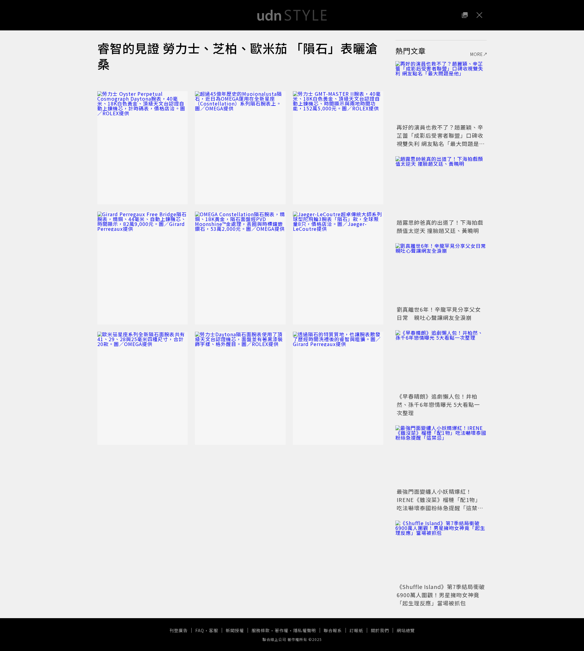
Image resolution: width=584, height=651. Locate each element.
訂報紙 (356, 630)
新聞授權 (235, 630)
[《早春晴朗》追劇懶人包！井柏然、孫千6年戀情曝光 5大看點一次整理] (441, 360)
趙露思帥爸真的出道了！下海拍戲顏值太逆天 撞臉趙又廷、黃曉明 (440, 226)
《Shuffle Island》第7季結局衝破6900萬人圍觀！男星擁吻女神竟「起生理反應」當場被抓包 (441, 595)
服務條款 (261, 630)
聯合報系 (333, 630)
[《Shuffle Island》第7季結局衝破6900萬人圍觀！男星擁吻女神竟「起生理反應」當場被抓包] (441, 551)
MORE (476, 54)
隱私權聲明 (304, 630)
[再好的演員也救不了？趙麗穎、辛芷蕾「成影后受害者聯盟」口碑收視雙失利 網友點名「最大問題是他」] (441, 91)
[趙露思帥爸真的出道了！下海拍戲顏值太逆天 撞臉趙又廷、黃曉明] (441, 186)
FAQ (199, 630)
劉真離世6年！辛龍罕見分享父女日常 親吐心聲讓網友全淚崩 (439, 313)
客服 (213, 630)
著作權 (281, 630)
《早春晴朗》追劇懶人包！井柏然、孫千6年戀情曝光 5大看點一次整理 (438, 404)
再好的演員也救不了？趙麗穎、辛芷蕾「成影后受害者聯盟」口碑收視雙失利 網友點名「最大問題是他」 (440, 139)
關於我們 (380, 630)
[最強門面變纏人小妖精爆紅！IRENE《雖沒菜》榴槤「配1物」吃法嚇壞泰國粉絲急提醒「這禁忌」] (441, 455)
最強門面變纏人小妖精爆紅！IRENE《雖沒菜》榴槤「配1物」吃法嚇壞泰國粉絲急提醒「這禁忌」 (439, 503)
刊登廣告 (178, 630)
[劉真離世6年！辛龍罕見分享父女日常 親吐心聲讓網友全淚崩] (441, 273)
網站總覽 (406, 630)
